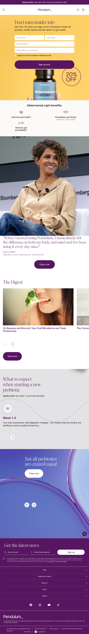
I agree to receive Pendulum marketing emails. (34, 55)
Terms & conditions (40, 628)
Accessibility (41, 631)
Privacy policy (53, 628)
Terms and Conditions (61, 561)
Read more (12, 356)
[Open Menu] (3, 9)
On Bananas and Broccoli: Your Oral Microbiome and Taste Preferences (34, 330)
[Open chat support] (84, 534)
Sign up (71, 552)
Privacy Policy (51, 561)
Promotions (27, 628)
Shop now (44, 264)
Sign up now (44, 64)
